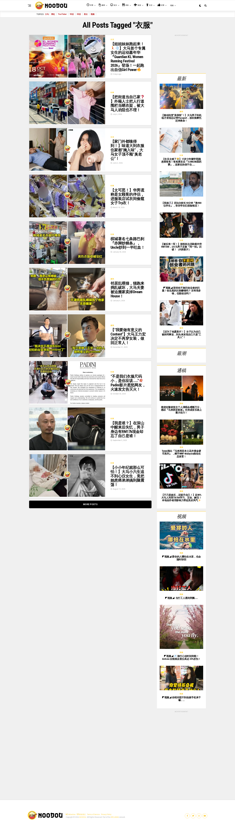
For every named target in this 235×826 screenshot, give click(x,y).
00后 (79, 14)
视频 (93, 14)
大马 (47, 14)
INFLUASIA (115, 817)
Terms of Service (93, 814)
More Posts (90, 504)
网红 (53, 14)
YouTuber (62, 14)
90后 (72, 14)
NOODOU (82, 817)
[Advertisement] (181, 54)
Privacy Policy (106, 814)
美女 (86, 14)
